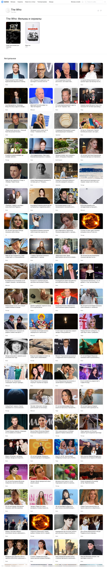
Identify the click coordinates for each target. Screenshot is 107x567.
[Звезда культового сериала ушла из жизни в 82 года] (16, 350)
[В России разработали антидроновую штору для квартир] (91, 200)
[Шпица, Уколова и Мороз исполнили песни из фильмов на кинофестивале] (16, 526)
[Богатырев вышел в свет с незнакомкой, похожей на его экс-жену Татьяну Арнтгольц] (66, 200)
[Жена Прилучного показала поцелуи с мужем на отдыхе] (41, 375)
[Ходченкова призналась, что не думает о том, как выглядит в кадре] (91, 275)
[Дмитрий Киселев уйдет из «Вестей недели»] (41, 99)
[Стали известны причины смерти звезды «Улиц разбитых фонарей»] (66, 325)
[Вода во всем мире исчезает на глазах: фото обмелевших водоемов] (41, 350)
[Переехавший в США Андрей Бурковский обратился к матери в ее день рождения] (16, 74)
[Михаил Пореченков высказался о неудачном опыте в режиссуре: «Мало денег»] (66, 350)
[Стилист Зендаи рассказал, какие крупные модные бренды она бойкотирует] (41, 551)
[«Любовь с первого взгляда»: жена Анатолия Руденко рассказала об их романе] (16, 200)
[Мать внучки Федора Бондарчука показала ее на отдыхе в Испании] (91, 451)
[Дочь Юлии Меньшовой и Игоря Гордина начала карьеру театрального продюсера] (91, 526)
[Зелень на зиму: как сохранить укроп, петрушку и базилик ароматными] (66, 150)
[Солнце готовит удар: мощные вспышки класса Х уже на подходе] (91, 225)
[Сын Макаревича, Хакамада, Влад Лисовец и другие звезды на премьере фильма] (16, 99)
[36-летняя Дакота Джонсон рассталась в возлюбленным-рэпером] (66, 501)
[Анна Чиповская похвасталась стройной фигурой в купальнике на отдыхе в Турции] (66, 551)
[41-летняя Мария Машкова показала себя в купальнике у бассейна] (91, 350)
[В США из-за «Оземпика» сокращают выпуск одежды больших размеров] (16, 375)
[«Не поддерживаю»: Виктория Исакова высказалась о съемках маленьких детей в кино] (41, 150)
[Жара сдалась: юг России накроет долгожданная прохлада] (91, 426)
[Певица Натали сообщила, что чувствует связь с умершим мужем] (91, 325)
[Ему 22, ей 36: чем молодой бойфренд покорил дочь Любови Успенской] (66, 451)
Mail (2, 565)
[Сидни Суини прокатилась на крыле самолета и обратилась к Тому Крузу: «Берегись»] (91, 501)
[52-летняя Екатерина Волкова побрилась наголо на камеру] (16, 476)
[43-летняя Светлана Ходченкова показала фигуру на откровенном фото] (91, 150)
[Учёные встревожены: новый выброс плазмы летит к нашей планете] (41, 526)
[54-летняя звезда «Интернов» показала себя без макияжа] (16, 501)
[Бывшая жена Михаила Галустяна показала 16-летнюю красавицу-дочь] (91, 99)
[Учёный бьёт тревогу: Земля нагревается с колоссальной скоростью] (16, 400)
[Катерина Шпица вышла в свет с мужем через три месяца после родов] (91, 74)
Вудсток (27, 45)
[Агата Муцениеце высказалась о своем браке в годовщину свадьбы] (66, 375)
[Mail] (2, 2)
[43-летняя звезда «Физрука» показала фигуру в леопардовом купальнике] (41, 451)
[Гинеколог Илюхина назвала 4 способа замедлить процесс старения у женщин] (66, 175)
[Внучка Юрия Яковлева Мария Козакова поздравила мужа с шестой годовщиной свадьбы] (41, 426)
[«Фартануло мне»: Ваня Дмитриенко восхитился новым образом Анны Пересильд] (66, 250)
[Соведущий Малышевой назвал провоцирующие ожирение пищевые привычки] (66, 125)
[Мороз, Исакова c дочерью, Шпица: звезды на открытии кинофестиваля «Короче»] (16, 451)
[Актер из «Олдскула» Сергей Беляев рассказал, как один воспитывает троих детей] (91, 125)
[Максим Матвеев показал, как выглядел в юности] (91, 551)
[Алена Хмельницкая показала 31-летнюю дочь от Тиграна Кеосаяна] (41, 175)
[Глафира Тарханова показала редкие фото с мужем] (41, 250)
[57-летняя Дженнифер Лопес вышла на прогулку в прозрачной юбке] (66, 400)
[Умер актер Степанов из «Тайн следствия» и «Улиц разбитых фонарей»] (16, 250)
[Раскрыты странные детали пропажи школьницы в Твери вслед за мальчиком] (41, 275)
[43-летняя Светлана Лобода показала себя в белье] (16, 225)
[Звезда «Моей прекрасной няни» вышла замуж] (41, 476)
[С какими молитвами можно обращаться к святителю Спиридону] (41, 325)
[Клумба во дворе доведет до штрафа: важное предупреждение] (16, 150)
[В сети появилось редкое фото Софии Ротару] (91, 375)
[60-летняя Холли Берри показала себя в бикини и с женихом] (91, 300)
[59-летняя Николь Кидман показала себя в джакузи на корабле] (91, 400)
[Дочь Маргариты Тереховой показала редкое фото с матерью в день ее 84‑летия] (66, 225)
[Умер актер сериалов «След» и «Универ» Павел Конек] (16, 175)
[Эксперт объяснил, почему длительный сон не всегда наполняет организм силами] (41, 400)
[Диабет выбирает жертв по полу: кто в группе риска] (41, 300)
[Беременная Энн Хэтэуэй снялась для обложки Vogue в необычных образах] (66, 526)
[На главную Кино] (6, 2)
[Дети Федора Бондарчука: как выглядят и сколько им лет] (41, 74)
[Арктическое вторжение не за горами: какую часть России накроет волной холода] (91, 175)
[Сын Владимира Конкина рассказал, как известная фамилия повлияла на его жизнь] (66, 74)
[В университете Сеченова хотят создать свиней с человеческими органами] (16, 275)
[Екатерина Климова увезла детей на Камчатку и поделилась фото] (41, 200)
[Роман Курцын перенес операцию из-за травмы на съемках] (16, 426)
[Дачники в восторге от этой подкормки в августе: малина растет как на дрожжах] (66, 476)
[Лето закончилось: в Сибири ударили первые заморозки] (66, 426)
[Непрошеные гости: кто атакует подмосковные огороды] (16, 300)
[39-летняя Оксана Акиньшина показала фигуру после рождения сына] (91, 250)
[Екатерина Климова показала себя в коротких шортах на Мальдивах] (41, 225)
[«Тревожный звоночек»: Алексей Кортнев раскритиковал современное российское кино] (16, 125)
